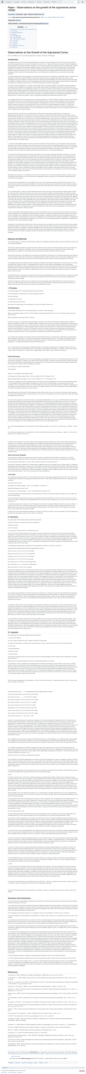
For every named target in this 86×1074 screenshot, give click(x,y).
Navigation (8, 2)
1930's (35, 1062)
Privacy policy (4, 1072)
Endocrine (17, 1062)
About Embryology (12, 1072)
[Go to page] (78, 2)
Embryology (11, 14)
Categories (11, 1062)
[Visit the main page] (2, 2)
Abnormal (46, 2)
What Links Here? (15, 1056)
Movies (24, 2)
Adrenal (41, 1062)
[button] (41, 14)
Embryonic (31, 2)
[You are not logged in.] (83, 2)
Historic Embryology (27, 1062)
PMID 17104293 (60, 17)
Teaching (16, 2)
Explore (54, 2)
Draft (46, 1062)
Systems (39, 2)
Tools (6, 1067)
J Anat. (46, 17)
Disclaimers (19, 1072)
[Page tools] (60, 2)
